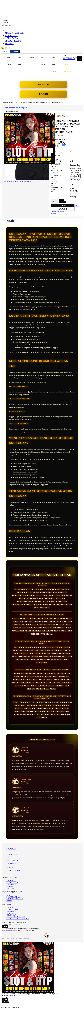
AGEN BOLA (11, 38)
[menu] (32, 64)
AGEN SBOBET (12, 860)
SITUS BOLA (12, 854)
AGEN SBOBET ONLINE (15, 870)
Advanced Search (69, 59)
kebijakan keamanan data (10, 930)
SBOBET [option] (54, 173)
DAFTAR (43, 84)
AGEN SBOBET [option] (54, 167)
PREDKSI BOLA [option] (54, 190)
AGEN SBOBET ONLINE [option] (54, 179)
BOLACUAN (11, 35)
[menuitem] (9, 61)
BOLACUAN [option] (56, 164)
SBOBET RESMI (13, 40)
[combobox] (73, 57)
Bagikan (54, 213)
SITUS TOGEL (12, 995)
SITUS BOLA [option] (56, 175)
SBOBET (9, 43)
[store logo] (6, 49)
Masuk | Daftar (14, 33)
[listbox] (60, 177)
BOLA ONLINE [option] (56, 170)
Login (5, 51)
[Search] (79, 58)
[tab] (10, 220)
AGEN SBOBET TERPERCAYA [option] (56, 185)
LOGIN (43, 94)
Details (10, 221)
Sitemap (9, 901)
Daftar (15, 51)
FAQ (8, 895)
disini (72, 178)
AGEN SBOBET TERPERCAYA (17, 919)
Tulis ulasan (55, 146)
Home (4, 103)
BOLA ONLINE (12, 864)
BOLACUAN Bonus (13, 897)
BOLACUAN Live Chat (14, 899)
